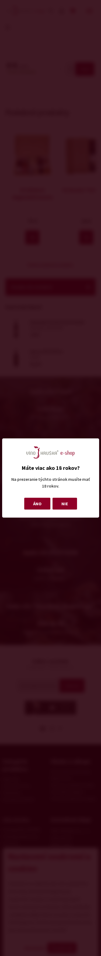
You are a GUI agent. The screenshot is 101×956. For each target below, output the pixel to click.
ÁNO (37, 503)
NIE (64, 503)
